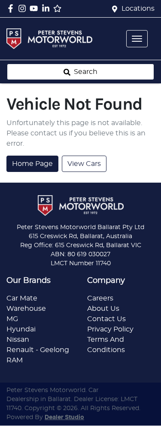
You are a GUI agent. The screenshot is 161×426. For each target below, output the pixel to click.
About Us (103, 308)
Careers (100, 298)
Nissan (17, 339)
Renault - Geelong (37, 349)
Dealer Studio (64, 417)
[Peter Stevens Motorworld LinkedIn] (47, 8)
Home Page (32, 163)
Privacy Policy (110, 329)
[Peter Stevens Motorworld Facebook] (12, 8)
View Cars (84, 163)
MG (12, 319)
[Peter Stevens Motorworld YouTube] (35, 8)
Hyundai (21, 329)
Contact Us (106, 319)
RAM (14, 360)
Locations (138, 8)
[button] (137, 38)
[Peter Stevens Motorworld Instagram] (24, 8)
